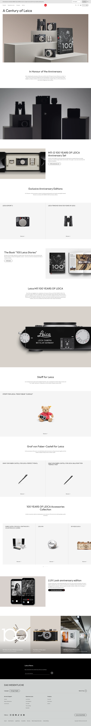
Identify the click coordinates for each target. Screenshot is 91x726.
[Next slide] (85, 544)
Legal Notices (17, 720)
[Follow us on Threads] (21, 715)
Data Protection (11, 720)
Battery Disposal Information (37, 720)
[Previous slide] (6, 544)
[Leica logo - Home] (45, 5)
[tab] (43, 566)
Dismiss (87, 1)
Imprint (5, 720)
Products (4, 5)
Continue (84, 1)
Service (23, 5)
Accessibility (23, 720)
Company (18, 5)
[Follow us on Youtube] (13, 715)
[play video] (45, 113)
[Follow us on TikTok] (18, 715)
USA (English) (75, 1)
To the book (8, 260)
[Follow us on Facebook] (16, 715)
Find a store (80, 5)
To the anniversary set (54, 163)
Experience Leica (11, 5)
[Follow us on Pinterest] (24, 715)
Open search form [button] (76, 5)
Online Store (84, 5)
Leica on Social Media (80, 715)
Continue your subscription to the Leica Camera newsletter (52, 673)
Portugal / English (14, 690)
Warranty (28, 720)
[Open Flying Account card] (78, 5)
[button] (86, 691)
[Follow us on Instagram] (11, 715)
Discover (22, 236)
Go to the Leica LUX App (56, 590)
